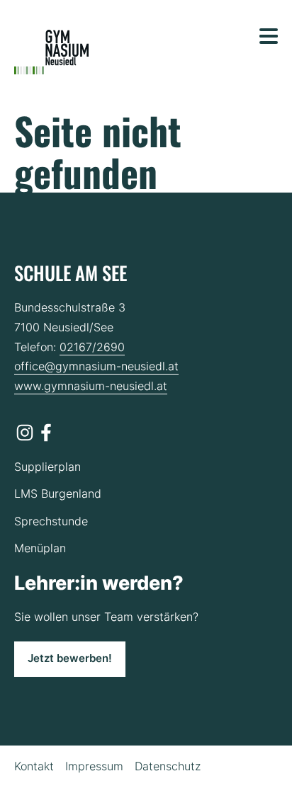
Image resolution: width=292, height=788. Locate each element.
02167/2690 (92, 347)
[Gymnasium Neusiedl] (51, 52)
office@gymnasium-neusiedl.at (96, 366)
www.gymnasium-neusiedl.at (90, 386)
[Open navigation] (268, 36)
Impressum (94, 766)
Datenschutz (168, 766)
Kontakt (34, 766)
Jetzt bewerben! (70, 658)
